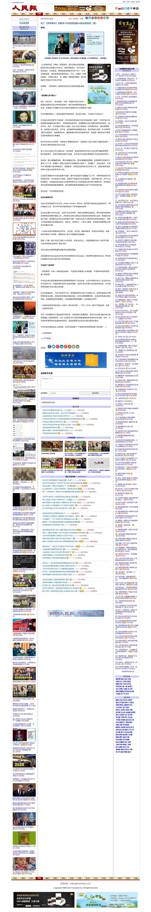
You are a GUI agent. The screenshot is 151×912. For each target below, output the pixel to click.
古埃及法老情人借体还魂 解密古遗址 (63, 579)
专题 (103, 14)
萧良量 (125, 735)
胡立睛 (118, 712)
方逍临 (118, 694)
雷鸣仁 (43, 27)
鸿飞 (132, 727)
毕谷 (117, 722)
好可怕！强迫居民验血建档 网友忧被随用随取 (67, 571)
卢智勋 (118, 720)
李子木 (123, 694)
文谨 (124, 681)
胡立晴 (131, 691)
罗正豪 (121, 702)
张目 (125, 742)
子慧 (130, 749)
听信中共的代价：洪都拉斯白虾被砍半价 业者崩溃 (68, 588)
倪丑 (124, 747)
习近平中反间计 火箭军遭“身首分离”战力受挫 (66, 497)
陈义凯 (131, 720)
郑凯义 (121, 689)
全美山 (131, 702)
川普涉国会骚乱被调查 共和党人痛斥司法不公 (65, 566)
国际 (55, 14)
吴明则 (123, 727)
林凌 (122, 749)
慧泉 (127, 725)
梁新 (120, 747)
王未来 (123, 712)
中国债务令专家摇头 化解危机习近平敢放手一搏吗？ (69, 516)
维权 (120, 14)
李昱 (117, 686)
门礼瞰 (130, 735)
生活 (87, 14)
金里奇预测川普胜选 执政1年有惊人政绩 (63, 574)
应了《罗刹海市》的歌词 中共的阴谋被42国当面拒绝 (69, 492)
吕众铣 (130, 717)
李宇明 (130, 715)
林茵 (127, 710)
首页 (15, 14)
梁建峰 (121, 691)
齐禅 (120, 744)
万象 (79, 14)
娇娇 (122, 752)
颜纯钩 (126, 705)
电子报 (138, 2)
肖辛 (127, 694)
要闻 (23, 14)
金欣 (125, 679)
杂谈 (136, 14)
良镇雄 (123, 720)
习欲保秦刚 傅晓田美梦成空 (60, 549)
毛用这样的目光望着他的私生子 (60, 513)
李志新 (118, 717)
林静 (117, 691)
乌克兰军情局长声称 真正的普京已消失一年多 (68, 425)
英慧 (117, 725)
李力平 (131, 730)
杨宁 (120, 707)
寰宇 (111, 14)
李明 (120, 684)
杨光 (117, 702)
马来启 (125, 700)
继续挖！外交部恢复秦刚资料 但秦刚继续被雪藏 (67, 522)
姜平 (122, 732)
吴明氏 (123, 710)
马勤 (117, 744)
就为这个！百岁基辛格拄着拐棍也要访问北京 (66, 563)
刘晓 (117, 681)
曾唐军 (133, 712)
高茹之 (126, 730)
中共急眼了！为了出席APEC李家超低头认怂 (66, 519)
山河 (117, 707)
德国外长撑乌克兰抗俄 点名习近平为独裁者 (65, 413)
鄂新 (117, 737)
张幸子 (126, 702)
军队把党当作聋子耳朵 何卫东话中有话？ (65, 538)
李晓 (129, 744)
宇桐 (122, 717)
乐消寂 (121, 715)
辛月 (125, 715)
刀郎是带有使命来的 (57, 433)
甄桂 (130, 722)
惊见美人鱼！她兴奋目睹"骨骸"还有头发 (65, 585)
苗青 (117, 730)
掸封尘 (118, 710)
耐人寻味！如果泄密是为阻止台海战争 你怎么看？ (69, 591)
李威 (127, 737)
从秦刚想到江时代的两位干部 (59, 525)
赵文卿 (118, 732)
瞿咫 (120, 737)
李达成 (126, 732)
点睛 (120, 725)
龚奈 (125, 689)
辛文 (120, 681)
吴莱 (129, 742)
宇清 (124, 725)
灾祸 (71, 14)
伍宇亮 (128, 684)
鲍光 (117, 735)
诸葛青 (118, 749)
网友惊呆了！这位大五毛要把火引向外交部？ (68, 546)
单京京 (126, 749)
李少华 (118, 752)
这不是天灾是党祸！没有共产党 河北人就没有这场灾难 (71, 483)
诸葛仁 (125, 744)
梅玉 (129, 752)
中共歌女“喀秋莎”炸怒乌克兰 (60, 422)
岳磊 (124, 737)
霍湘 (125, 752)
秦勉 (117, 700)
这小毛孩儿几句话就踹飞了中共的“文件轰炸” (66, 505)
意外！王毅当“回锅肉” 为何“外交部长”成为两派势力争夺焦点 (72, 533)
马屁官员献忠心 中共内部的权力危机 (63, 555)
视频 (128, 14)
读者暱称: (44, 393)
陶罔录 (118, 727)
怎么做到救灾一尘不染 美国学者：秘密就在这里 (68, 489)
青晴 (130, 732)
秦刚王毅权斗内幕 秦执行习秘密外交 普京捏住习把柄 (68, 502)
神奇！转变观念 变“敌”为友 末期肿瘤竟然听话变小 (70, 541)
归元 (130, 705)
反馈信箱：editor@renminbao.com (75, 883)
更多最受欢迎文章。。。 (130, 671)
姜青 (120, 735)
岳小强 (130, 689)
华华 (124, 739)
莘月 (125, 717)
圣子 (124, 707)
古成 (120, 700)
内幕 (31, 14)
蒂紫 (127, 722)
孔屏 (129, 679)
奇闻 (63, 14)
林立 (117, 747)
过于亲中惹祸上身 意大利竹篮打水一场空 (65, 508)
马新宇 (130, 700)
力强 (124, 684)
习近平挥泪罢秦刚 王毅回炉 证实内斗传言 (64, 535)
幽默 (47, 14)
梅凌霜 (118, 679)
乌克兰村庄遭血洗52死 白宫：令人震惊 (63, 410)
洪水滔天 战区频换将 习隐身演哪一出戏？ (64, 480)
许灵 (127, 747)
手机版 (132, 2)
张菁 (117, 705)
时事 (39, 14)
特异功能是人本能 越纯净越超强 (62, 558)
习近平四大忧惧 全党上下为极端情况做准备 (65, 569)
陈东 (117, 742)
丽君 (122, 679)
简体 (124, 2)
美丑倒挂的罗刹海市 (57, 427)
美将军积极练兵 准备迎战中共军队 (61, 582)
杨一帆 (125, 686)
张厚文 (130, 686)
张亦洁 (128, 727)
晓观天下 (122, 722)
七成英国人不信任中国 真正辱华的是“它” (65, 552)
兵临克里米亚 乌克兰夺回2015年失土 (62, 416)
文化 (95, 14)
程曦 (117, 684)
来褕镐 (128, 712)
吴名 (117, 689)
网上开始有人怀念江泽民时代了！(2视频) (64, 499)
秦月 (127, 707)
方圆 (130, 710)
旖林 (120, 739)
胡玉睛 (126, 691)
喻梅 (127, 739)
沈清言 (128, 681)
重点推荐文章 (24, 27)
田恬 (117, 739)
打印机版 (47, 338)
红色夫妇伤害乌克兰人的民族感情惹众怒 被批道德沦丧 (70, 419)
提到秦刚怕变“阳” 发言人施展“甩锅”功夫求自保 (68, 530)
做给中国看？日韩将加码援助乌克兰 (62, 430)
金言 (127, 720)
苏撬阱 (121, 742)
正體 (128, 2)
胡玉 (117, 715)
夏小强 (121, 730)
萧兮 (120, 686)
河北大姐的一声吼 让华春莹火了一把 (65, 486)
